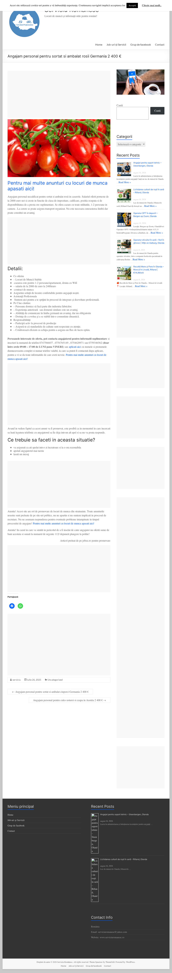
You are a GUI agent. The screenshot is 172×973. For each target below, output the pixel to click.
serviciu (16, 679)
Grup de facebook (140, 44)
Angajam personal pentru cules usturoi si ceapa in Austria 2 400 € (69, 700)
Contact (159, 44)
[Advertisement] (59, 94)
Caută (120, 105)
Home (98, 44)
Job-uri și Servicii (116, 44)
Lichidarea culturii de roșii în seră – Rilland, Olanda (123, 859)
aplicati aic (74, 346)
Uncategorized (55, 679)
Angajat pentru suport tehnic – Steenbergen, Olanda (124, 814)
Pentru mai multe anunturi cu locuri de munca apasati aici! (63, 523)
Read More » (125, 182)
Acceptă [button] (132, 5)
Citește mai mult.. (151, 5)
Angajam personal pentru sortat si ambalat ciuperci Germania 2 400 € (50, 691)
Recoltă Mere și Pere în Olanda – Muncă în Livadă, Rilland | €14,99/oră (148, 269)
